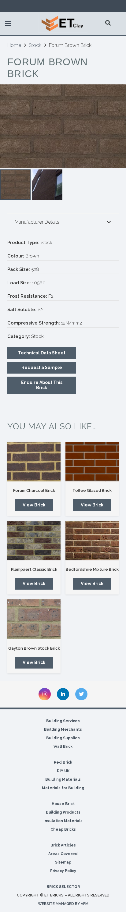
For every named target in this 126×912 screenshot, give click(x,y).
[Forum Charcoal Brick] (34, 462)
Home (14, 45)
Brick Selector (63, 887)
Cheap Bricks (63, 829)
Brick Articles (63, 845)
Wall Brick (63, 746)
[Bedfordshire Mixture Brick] (92, 541)
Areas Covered (63, 854)
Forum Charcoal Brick (34, 490)
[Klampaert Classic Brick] (34, 541)
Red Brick (63, 762)
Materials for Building (63, 788)
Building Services (63, 721)
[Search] (108, 22)
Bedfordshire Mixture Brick (92, 569)
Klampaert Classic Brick (34, 569)
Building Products (63, 812)
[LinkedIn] (63, 694)
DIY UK (63, 771)
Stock (35, 45)
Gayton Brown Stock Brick (34, 648)
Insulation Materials (63, 821)
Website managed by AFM (63, 904)
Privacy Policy (63, 871)
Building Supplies (63, 738)
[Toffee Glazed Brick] (92, 462)
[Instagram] (45, 694)
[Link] (63, 23)
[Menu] (8, 23)
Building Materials (63, 779)
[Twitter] (81, 694)
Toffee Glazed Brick (92, 490)
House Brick (63, 804)
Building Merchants (63, 729)
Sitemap (63, 862)
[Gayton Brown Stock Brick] (34, 619)
